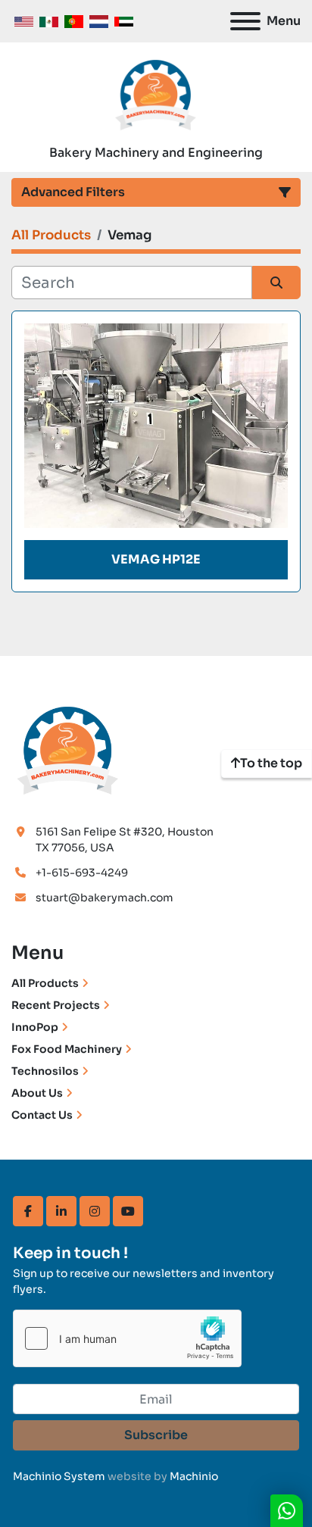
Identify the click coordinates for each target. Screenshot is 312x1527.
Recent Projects (55, 1005)
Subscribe (156, 1435)
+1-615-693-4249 (82, 872)
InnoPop (34, 1027)
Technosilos (45, 1071)
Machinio (194, 1476)
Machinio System (59, 1476)
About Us (37, 1093)
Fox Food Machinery (66, 1049)
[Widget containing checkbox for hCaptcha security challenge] (127, 1338)
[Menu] (245, 21)
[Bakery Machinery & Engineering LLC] (68, 747)
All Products (45, 983)
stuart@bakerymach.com (104, 897)
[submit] (276, 282)
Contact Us (42, 1115)
